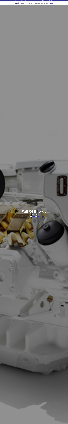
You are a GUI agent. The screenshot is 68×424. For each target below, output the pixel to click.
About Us (23, 3)
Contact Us (46, 3)
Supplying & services (29, 3)
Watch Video (51, 3)
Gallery (42, 3)
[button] (3, 212)
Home (21, 3)
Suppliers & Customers (36, 3)
